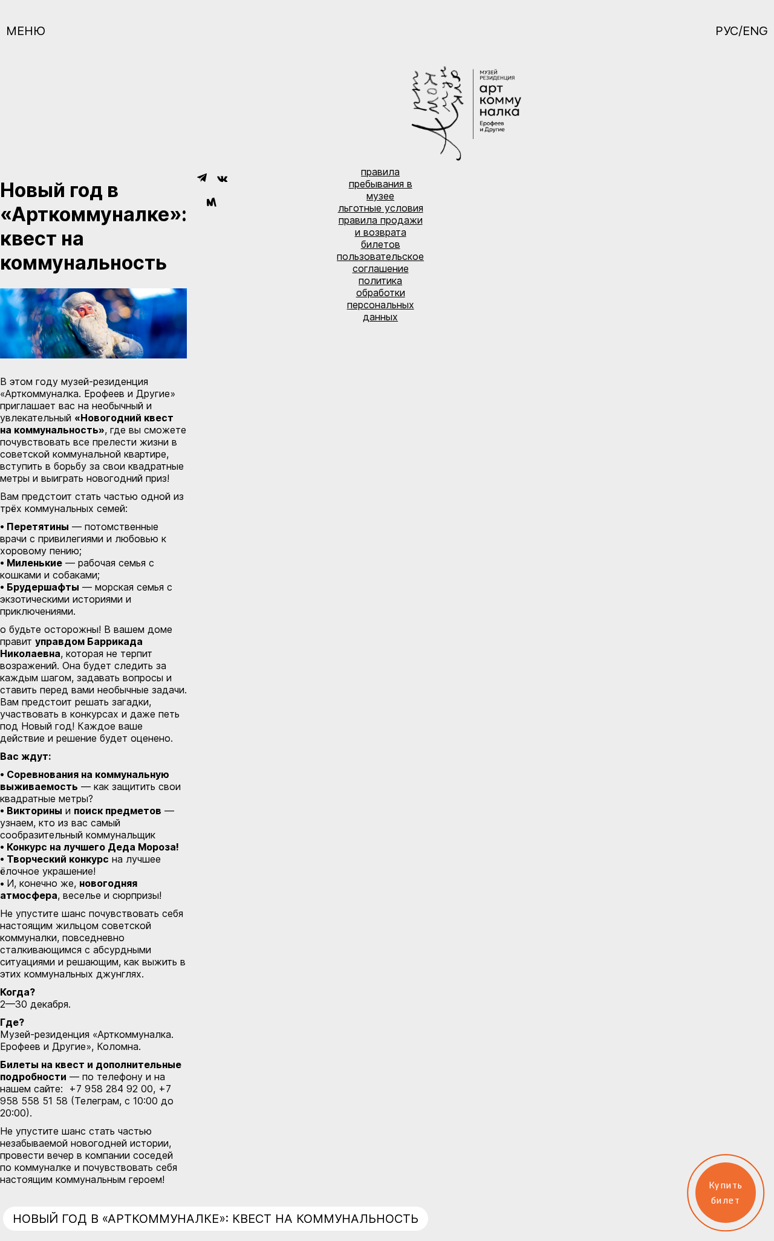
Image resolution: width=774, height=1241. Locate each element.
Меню (25, 31)
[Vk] (222, 178)
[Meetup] (212, 202)
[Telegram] (201, 178)
